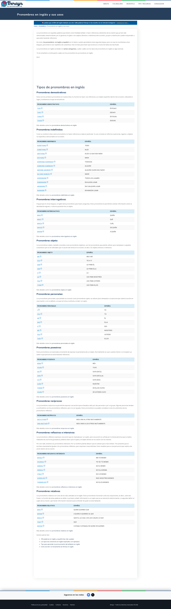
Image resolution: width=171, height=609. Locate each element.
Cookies (51, 605)
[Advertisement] (85, 72)
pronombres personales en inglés (63, 343)
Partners (72, 605)
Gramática (130, 4)
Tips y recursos (144, 4)
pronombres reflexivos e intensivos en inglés (67, 487)
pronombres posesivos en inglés (63, 397)
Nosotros (65, 605)
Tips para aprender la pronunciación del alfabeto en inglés (60, 544)
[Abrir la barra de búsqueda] (168, 4)
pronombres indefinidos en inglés (63, 195)
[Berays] (12, 4)
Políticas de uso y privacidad (39, 605)
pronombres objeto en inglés (61, 290)
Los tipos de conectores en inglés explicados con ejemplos (60, 542)
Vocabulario (117, 4)
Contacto (58, 605)
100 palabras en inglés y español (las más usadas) (57, 539)
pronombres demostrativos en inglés (64, 125)
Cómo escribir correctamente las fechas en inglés (57, 547)
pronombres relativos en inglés (62, 531)
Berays (106, 4)
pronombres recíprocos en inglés (63, 428)
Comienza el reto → (122, 23)
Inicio (35, 26)
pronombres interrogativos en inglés (64, 236)
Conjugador (159, 4)
